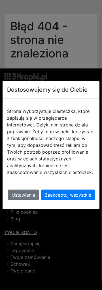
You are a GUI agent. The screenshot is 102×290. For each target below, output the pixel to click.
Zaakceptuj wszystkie (68, 195)
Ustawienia (23, 195)
